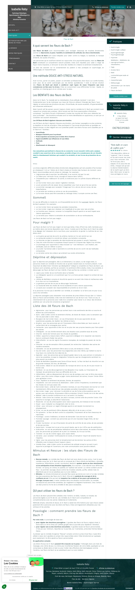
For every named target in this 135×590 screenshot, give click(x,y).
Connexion (129, 588)
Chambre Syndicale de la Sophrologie (103, 588)
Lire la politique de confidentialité (13, 573)
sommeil (85, 202)
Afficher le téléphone (101, 7)
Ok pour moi (33, 580)
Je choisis (12, 580)
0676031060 (121, 128)
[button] (4, 586)
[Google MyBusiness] (130, 7)
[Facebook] (127, 7)
